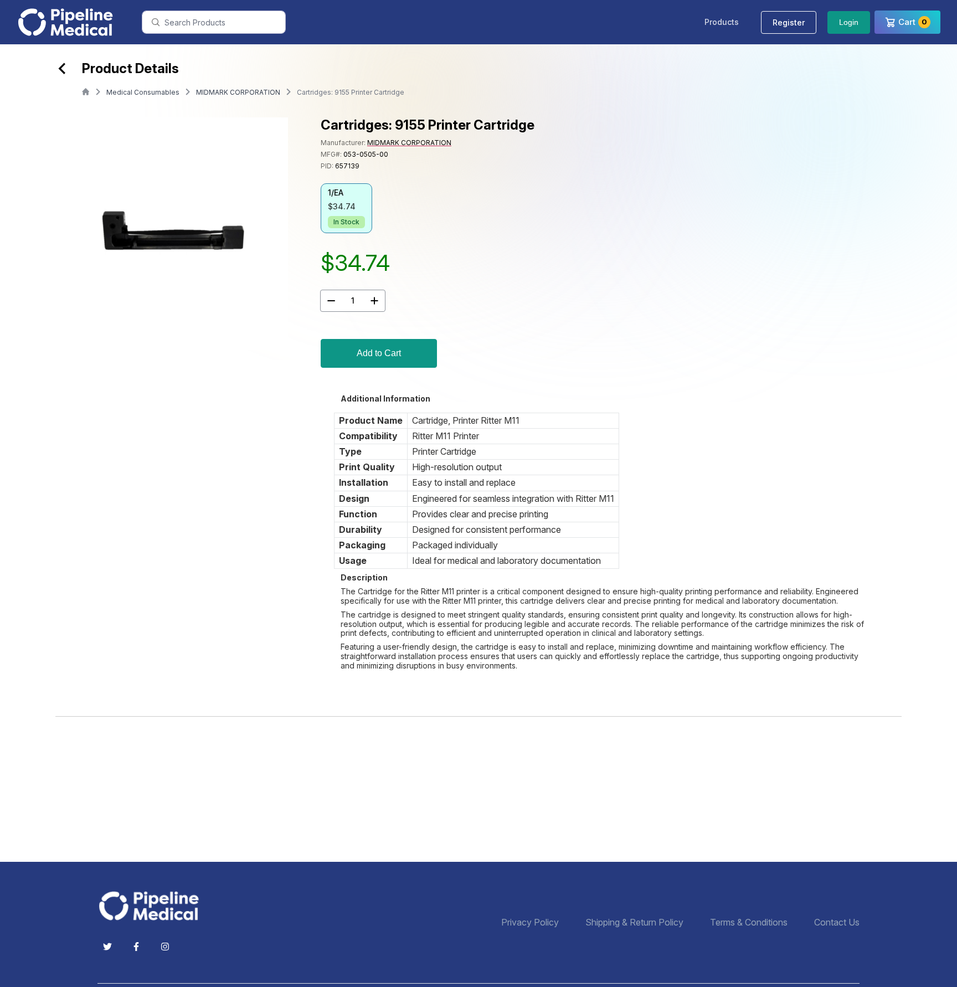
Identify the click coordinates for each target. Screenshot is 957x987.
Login (848, 22)
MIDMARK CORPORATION (238, 92)
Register (789, 22)
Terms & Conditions (749, 922)
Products (721, 22)
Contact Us (837, 922)
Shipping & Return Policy (634, 922)
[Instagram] (165, 947)
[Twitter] (107, 947)
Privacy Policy (530, 922)
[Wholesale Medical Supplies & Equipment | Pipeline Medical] (152, 905)
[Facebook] (136, 947)
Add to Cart (379, 353)
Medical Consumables (142, 92)
